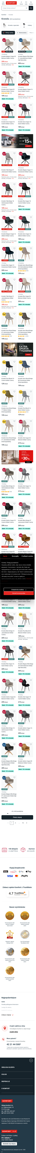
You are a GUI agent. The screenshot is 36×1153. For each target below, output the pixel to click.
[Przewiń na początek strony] (31, 1060)
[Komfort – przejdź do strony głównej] (7, 1100)
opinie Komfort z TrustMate (20, 887)
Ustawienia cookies (17, 589)
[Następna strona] (26, 823)
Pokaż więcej (17, 817)
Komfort (3, 14)
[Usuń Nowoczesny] (17, 32)
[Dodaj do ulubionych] (14, 39)
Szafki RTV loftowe (6, 1010)
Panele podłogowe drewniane (9, 1004)
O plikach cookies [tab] (27, 556)
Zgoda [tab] (5, 556)
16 (23, 823)
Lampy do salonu (6, 1007)
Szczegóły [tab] (15, 556)
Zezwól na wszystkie (18, 593)
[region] (17, 850)
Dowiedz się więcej (9, 1144)
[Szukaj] (31, 8)
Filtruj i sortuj (9, 32)
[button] (21, 3)
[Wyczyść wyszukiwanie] (26, 8)
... (19, 823)
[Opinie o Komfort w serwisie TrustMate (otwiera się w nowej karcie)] (17, 893)
